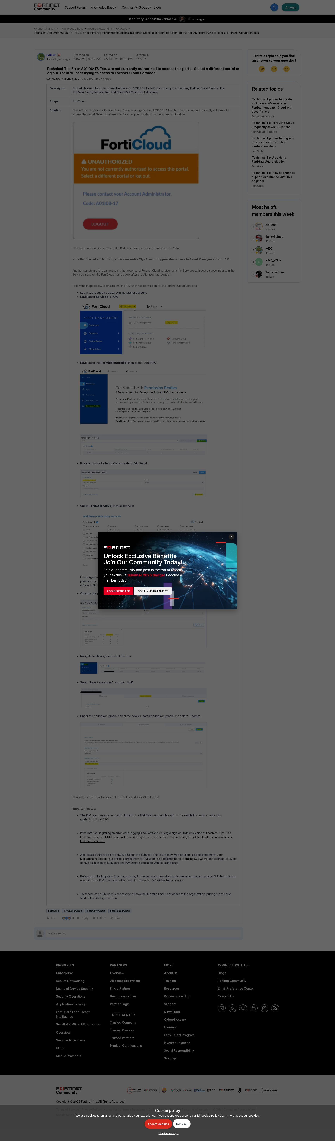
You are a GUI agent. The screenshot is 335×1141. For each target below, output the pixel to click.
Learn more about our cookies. (239, 1115)
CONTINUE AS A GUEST (153, 590)
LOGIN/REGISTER (118, 590)
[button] (168, 1133)
